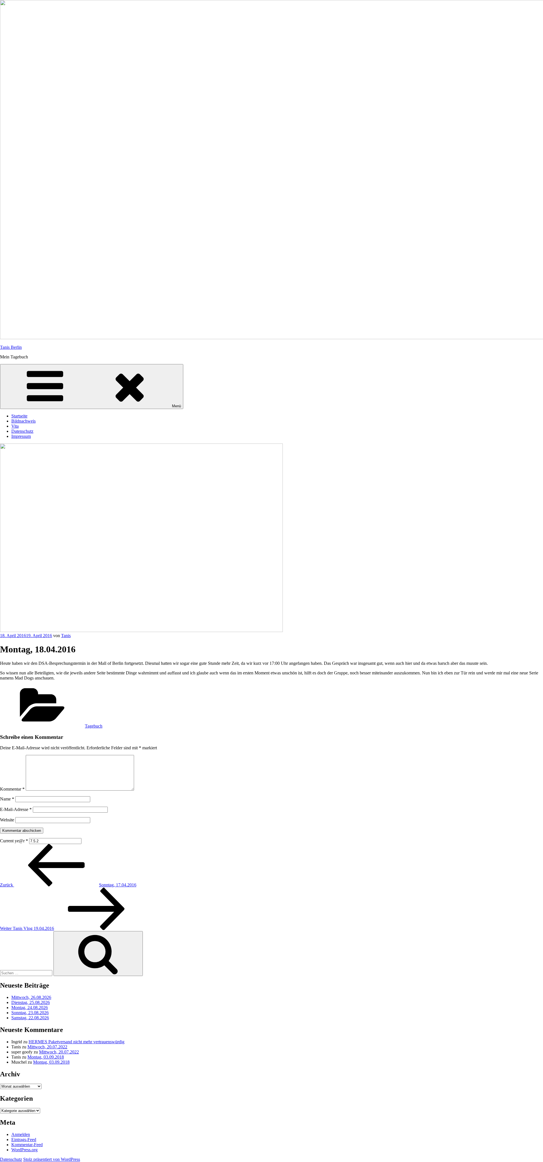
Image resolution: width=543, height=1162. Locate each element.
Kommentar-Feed (27, 1144)
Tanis (66, 635)
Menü (176, 406)
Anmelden (20, 1134)
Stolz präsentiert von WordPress (51, 1159)
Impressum (21, 436)
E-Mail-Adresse (16, 809)
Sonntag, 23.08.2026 (30, 1012)
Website (7, 819)
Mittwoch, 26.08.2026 (31, 997)
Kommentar (12, 789)
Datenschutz (22, 431)
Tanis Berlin (11, 347)
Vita (15, 426)
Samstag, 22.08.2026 (30, 1017)
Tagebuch (93, 726)
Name (7, 799)
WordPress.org (24, 1149)
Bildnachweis (23, 421)
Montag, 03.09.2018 (45, 1057)
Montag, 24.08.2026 (29, 1007)
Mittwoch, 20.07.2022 (47, 1046)
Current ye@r (14, 840)
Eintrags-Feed (23, 1139)
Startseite (19, 416)
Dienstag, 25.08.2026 (30, 1002)
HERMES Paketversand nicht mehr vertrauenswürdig (76, 1041)
